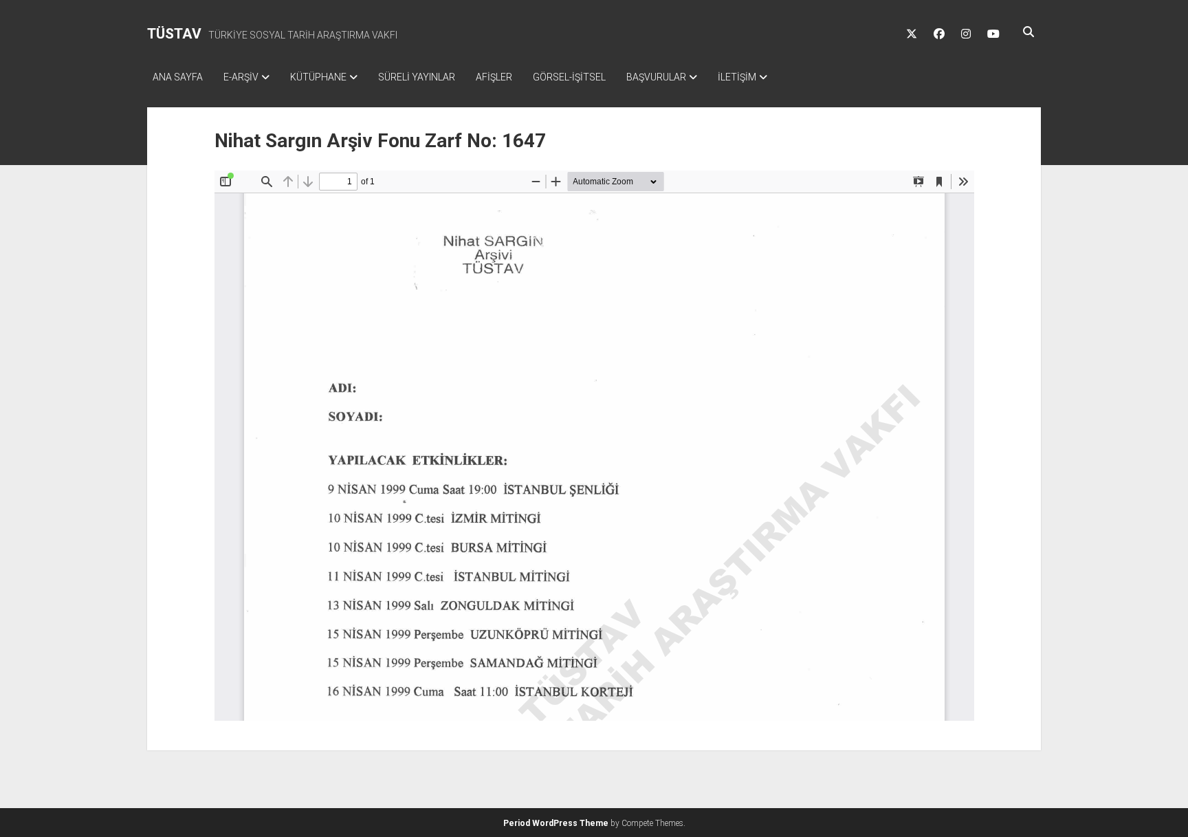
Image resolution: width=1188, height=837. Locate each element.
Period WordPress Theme (555, 823)
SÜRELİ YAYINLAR (416, 77)
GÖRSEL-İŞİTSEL (569, 77)
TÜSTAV (174, 33)
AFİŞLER (494, 77)
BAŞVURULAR (656, 77)
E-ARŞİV (240, 77)
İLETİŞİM (737, 77)
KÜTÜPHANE (318, 77)
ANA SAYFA (178, 77)
